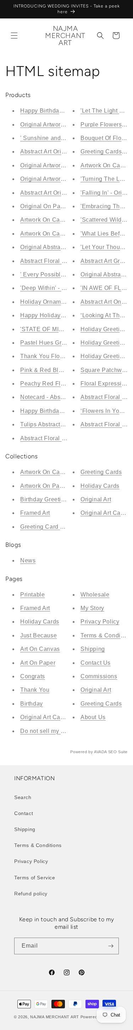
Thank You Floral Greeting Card (63, 356)
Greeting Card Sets (46, 527)
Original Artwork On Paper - (57, 165)
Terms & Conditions (38, 845)
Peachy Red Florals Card (54, 384)
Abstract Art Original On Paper (61, 152)
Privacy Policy (100, 622)
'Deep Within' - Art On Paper (58, 288)
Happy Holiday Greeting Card (60, 315)
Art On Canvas (40, 649)
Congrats (32, 676)
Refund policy (31, 893)
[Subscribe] (110, 946)
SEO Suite (118, 752)
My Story (92, 608)
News (27, 560)
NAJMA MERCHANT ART (54, 1017)
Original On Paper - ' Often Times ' (66, 206)
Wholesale (95, 595)
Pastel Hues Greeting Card (56, 343)
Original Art (96, 499)
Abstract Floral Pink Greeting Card (66, 438)
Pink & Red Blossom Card (55, 370)
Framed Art (35, 513)
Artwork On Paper (44, 486)
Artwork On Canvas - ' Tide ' (58, 234)
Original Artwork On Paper (55, 179)
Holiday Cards (100, 486)
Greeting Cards (101, 472)
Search (23, 797)
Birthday (31, 704)
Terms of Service (34, 877)
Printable (32, 595)
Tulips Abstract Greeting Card (60, 424)
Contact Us (96, 663)
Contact (23, 813)
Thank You (34, 690)
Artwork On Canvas (46, 472)
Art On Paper (37, 663)
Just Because (38, 635)
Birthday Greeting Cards (53, 499)
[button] (14, 35)
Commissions (99, 676)
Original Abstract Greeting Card (62, 247)
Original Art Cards (105, 513)
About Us (93, 717)
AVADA (100, 752)
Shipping (93, 649)
